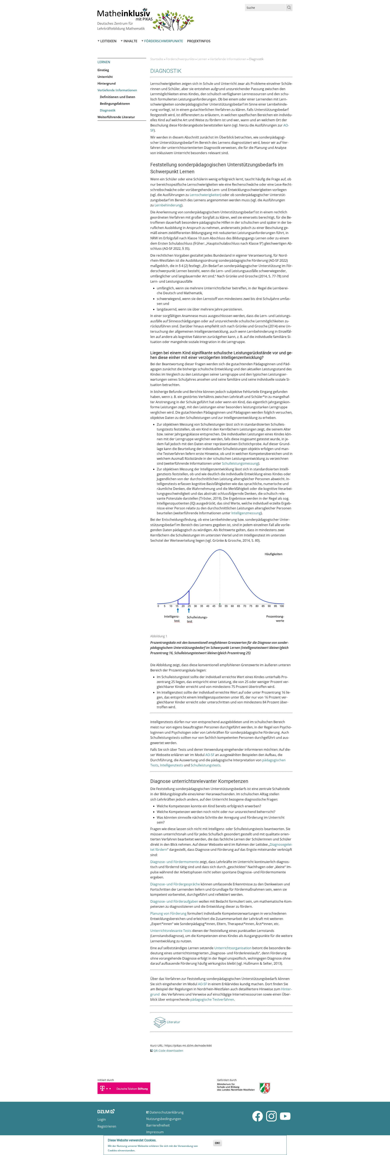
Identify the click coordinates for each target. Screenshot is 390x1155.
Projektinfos (198, 41)
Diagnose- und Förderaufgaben (174, 901)
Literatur (174, 1023)
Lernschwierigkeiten (205, 195)
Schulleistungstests (205, 765)
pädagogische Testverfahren (212, 999)
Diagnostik (108, 110)
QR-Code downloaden (168, 1051)
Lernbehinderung (168, 205)
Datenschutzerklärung (167, 1112)
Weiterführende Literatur (116, 117)
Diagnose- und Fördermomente (174, 862)
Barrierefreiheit (158, 1125)
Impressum (155, 1132)
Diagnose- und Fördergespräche (175, 884)
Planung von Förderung (168, 913)
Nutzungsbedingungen (163, 1119)
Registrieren (107, 1126)
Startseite (156, 59)
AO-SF (209, 755)
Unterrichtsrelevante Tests (170, 930)
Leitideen (108, 41)
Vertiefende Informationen (117, 90)
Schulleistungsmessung (240, 463)
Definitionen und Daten (117, 97)
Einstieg (103, 70)
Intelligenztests (171, 765)
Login (102, 1119)
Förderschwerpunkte (163, 41)
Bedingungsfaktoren (115, 103)
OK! (217, 1143)
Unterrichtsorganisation (232, 948)
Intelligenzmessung (246, 513)
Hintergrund (107, 83)
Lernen (202, 59)
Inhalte (130, 41)
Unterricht (105, 77)
